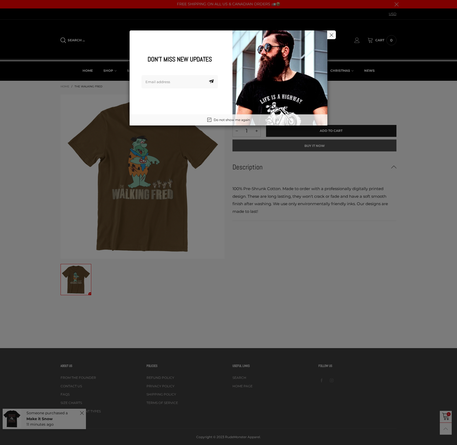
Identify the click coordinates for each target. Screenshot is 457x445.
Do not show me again (232, 120)
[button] (211, 81)
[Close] (331, 34)
